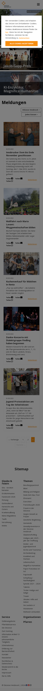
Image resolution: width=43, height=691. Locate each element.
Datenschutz (24, 38)
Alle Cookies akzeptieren (21, 43)
